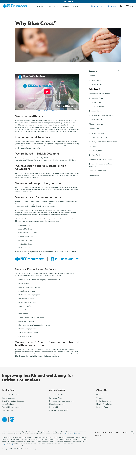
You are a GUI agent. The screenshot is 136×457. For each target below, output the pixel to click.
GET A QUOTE (98, 6)
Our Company (102, 395)
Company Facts (96, 151)
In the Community (103, 401)
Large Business (8, 404)
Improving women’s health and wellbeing (101, 165)
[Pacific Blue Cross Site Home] (16, 6)
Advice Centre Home (57, 395)
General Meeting (97, 120)
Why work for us (97, 85)
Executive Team (97, 98)
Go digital (67, 1)
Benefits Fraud (95, 175)
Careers (92, 76)
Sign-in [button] (113, 6)
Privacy (97, 432)
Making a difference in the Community (104, 142)
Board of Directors (97, 102)
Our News (93, 146)
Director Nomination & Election (102, 115)
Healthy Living (55, 407)
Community (94, 129)
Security (110, 432)
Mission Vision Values (97, 124)
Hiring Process (96, 80)
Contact (124, 432)
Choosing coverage (57, 404)
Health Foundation (97, 133)
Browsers (98, 436)
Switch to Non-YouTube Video (47, 111)
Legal (104, 432)
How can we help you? (58, 410)
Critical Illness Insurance (12, 407)
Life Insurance (7, 410)
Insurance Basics (55, 398)
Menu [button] (132, 6)
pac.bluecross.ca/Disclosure (71, 434)
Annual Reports (96, 111)
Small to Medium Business (13, 401)
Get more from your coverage (61, 401)
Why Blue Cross (96, 89)
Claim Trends (95, 155)
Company (93, 71)
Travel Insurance (9, 398)
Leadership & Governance (99, 93)
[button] (121, 6)
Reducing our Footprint (99, 138)
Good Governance (97, 107)
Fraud (117, 432)
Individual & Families (10, 395)
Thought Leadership (97, 170)
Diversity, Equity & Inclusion (100, 159)
